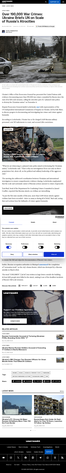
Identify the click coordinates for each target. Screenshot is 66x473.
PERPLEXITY (24, 285)
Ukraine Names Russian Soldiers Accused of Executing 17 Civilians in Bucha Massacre (24, 349)
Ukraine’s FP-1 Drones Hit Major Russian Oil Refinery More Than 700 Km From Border (16, 421)
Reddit (48, 381)
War (47, 376)
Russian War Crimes (38, 376)
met (38, 107)
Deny (12, 254)
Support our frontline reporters (18, 309)
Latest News (11, 447)
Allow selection (33, 254)
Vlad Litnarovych (12, 31)
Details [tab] (33, 222)
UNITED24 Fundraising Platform (21, 376)
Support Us (54, 2)
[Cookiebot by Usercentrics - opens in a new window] (56, 217)
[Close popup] (64, 461)
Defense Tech (35, 447)
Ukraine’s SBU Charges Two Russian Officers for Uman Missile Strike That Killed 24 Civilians (24, 360)
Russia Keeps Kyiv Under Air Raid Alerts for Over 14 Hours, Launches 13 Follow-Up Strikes (48, 421)
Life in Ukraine (19, 452)
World (57, 447)
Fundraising (46, 373)
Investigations (47, 447)
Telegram (28, 381)
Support (49, 452)
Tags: (4, 374)
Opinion (28, 452)
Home (3, 6)
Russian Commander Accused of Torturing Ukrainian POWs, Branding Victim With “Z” (23, 337)
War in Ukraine (7, 151)
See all (62, 391)
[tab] (30, 430)
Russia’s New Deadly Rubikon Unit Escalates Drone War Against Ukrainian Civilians (24, 155)
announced (43, 265)
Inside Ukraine (38, 452)
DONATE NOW (15, 321)
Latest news (10, 6)
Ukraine (14, 373)
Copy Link (57, 381)
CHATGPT (35, 285)
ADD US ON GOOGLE (53, 467)
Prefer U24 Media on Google (46, 26)
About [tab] (54, 222)
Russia (21, 373)
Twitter (38, 381)
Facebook (18, 381)
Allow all (54, 254)
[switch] (24, 247)
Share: (4, 381)
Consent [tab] (11, 222)
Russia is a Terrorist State (33, 373)
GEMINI (54, 285)
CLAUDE (45, 285)
